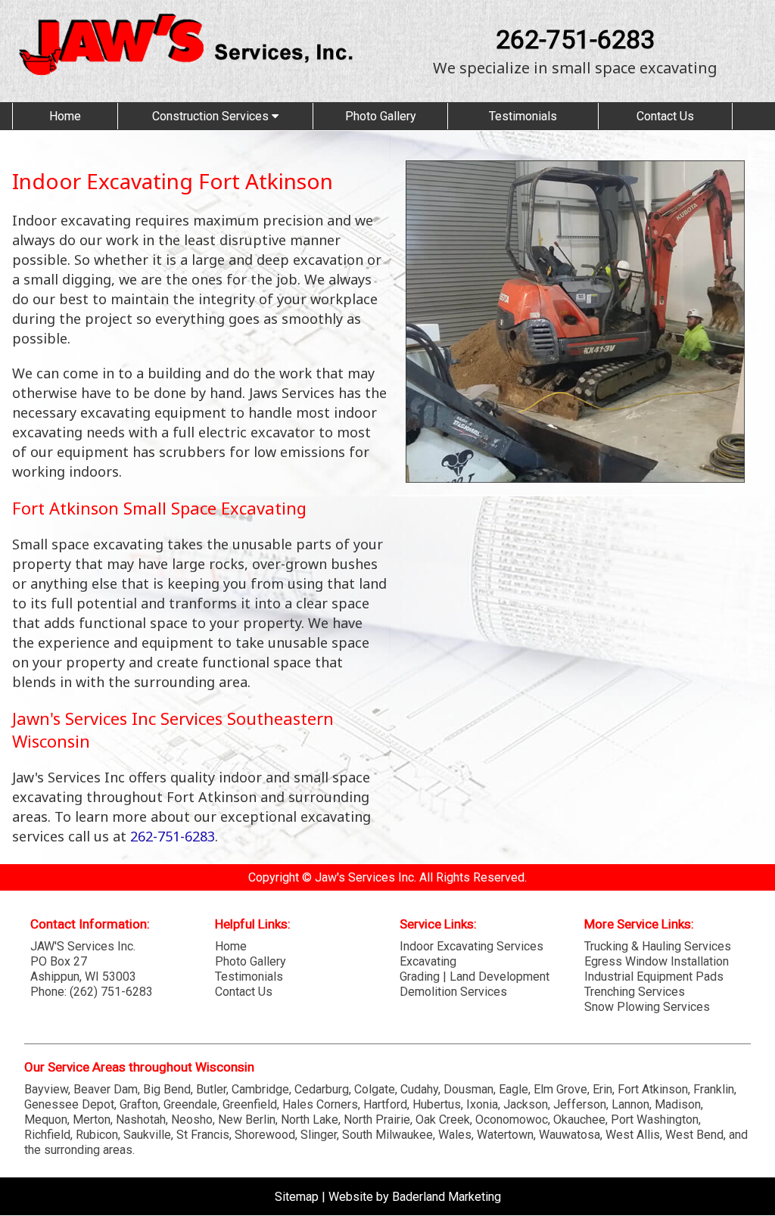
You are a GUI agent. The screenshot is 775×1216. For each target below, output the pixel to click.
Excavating (428, 961)
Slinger (318, 1134)
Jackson (525, 1104)
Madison (678, 1104)
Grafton (139, 1104)
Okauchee (579, 1119)
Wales (455, 1134)
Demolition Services (453, 991)
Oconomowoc (511, 1119)
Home (65, 116)
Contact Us (665, 116)
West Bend (694, 1134)
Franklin (713, 1089)
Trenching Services (634, 991)
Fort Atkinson (653, 1089)
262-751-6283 (575, 39)
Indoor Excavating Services (471, 946)
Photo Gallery (380, 116)
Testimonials (523, 116)
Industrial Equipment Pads (654, 976)
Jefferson (579, 1104)
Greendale (190, 1104)
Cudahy (419, 1089)
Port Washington (655, 1119)
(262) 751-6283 (111, 991)
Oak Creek (443, 1119)
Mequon (45, 1119)
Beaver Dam (105, 1089)
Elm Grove (560, 1089)
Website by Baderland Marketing (414, 1197)
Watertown (505, 1134)
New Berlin (246, 1119)
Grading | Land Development (474, 976)
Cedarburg (321, 1089)
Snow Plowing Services (647, 1007)
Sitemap (297, 1197)
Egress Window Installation (656, 961)
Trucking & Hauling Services (657, 946)
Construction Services (212, 116)
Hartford (385, 1104)
